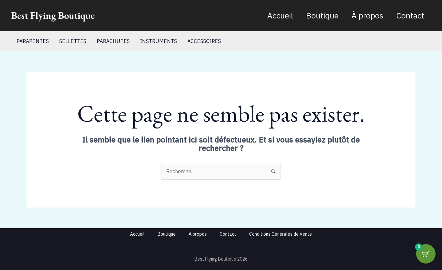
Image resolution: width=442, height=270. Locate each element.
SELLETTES (72, 41)
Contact (410, 15)
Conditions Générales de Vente (280, 234)
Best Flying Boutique (53, 15)
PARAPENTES (33, 41)
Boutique (322, 15)
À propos (367, 15)
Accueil (280, 15)
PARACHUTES (113, 41)
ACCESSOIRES (204, 41)
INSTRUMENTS (158, 41)
